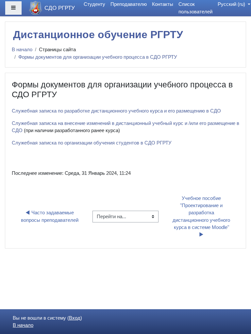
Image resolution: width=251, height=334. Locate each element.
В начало (22, 49)
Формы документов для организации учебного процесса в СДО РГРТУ (97, 57)
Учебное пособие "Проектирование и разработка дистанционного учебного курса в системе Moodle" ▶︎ (202, 216)
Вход (74, 318)
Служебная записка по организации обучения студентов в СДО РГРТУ (92, 142)
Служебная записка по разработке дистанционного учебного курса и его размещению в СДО (116, 111)
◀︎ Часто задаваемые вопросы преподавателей (49, 216)
